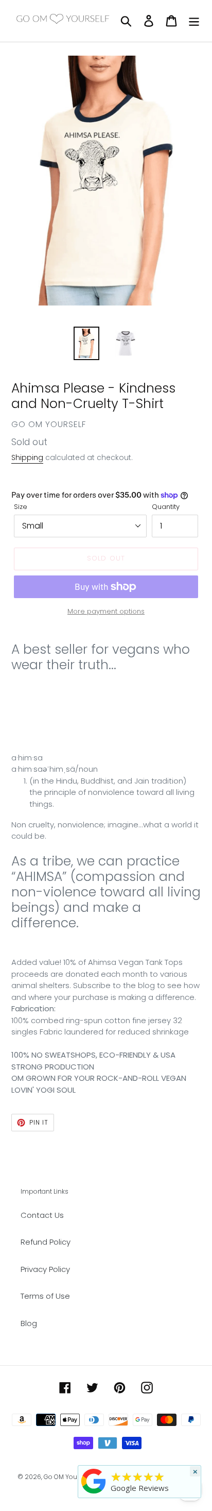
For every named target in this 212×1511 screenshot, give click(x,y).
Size (20, 507)
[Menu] (194, 21)
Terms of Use (45, 1296)
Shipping (27, 457)
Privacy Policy (45, 1269)
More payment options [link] (106, 611)
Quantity (166, 507)
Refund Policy (45, 1241)
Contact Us (42, 1215)
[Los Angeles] (94, 1493)
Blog (29, 1323)
